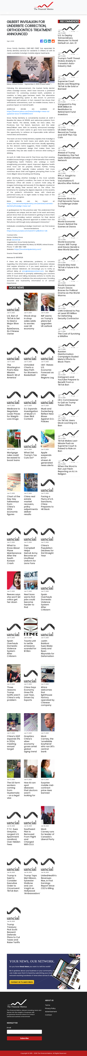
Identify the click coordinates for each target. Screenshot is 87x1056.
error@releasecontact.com (33, 271)
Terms (47, 1005)
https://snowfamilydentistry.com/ (27, 249)
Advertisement (51, 1011)
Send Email (16, 240)
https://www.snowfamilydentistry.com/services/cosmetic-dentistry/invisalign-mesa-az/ (30, 204)
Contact (48, 1015)
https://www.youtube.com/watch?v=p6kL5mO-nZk (27, 231)
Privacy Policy (50, 1008)
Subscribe (24, 1038)
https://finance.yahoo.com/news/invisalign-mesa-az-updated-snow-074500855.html (28, 112)
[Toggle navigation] (7, 13)
